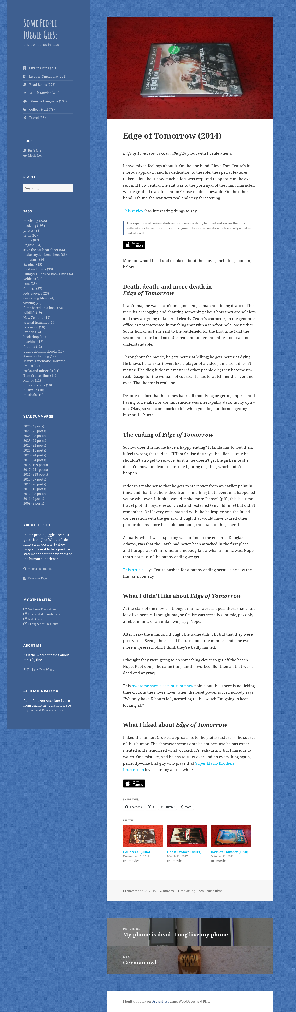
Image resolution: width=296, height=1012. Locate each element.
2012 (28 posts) (34, 494)
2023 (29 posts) (34, 440)
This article (133, 569)
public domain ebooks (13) (43, 351)
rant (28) (30, 283)
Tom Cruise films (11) (39, 375)
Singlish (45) (32, 264)
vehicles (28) (33, 279)
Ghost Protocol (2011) (184, 852)
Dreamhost (160, 1001)
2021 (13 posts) (34, 450)
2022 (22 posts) (34, 445)
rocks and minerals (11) (41, 370)
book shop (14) (34, 337)
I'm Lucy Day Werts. (40, 669)
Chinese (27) (32, 288)
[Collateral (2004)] (143, 836)
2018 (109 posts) (35, 465)
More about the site (39, 568)
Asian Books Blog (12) (39, 356)
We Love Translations (41, 609)
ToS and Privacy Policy (46, 710)
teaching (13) (33, 341)
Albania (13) (32, 346)
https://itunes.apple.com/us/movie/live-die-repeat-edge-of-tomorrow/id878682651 (134, 245)
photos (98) (31, 230)
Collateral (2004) (136, 852)
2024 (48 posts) (34, 436)
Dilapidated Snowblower (43, 614)
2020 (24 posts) (34, 455)
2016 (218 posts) (35, 474)
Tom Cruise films (210, 890)
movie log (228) (35, 221)
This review (133, 211)
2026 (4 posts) (33, 426)
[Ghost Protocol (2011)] (187, 836)
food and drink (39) (38, 269)
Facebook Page (36, 578)
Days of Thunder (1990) (229, 852)
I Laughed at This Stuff (42, 623)
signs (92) (30, 235)
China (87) (31, 240)
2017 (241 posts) (35, 469)
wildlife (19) (32, 312)
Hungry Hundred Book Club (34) (48, 274)
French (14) (32, 332)
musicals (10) (33, 395)
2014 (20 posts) (34, 484)
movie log (188, 890)
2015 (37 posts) (34, 479)
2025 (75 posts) (34, 431)
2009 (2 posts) (33, 503)
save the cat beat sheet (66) (44, 250)
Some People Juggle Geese (40, 28)
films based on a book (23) (43, 308)
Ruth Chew (35, 619)
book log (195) (34, 225)
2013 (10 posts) (34, 489)
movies (168, 890)
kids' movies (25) (36, 293)
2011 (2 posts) (33, 498)
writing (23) (32, 303)
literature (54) (34, 259)
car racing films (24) (38, 298)
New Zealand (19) (36, 317)
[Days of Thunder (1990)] (231, 836)
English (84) (32, 245)
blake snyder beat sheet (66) (45, 254)
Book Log (33, 150)
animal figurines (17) (39, 322)
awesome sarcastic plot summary (162, 685)
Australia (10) (33, 390)
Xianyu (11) (32, 380)
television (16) (34, 327)
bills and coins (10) (37, 385)
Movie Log (34, 155)
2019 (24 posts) (34, 460)
